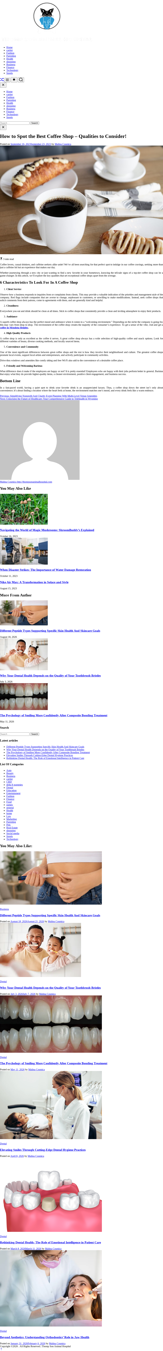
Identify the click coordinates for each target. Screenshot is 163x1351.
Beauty (10, 773)
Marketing (11, 819)
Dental (9, 787)
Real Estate (12, 827)
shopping (11, 61)
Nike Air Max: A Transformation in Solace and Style (34, 582)
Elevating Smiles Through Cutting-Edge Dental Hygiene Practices (39, 755)
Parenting (11, 56)
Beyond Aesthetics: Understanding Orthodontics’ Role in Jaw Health (44, 1337)
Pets (8, 824)
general (10, 807)
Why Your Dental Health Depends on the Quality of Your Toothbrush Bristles (50, 675)
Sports (9, 73)
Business (10, 64)
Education (11, 790)
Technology (12, 70)
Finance (10, 67)
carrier (9, 50)
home (9, 813)
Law (8, 816)
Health (9, 58)
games (9, 804)
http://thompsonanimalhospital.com (34, 481)
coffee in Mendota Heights (14, 327)
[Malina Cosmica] (40, 479)
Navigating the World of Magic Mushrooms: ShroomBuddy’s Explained (47, 530)
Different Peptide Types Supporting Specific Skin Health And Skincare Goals (50, 630)
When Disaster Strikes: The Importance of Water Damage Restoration (45, 569)
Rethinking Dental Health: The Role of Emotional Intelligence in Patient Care (45, 758)
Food (9, 802)
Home (9, 47)
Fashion (10, 53)
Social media (12, 833)
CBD (9, 781)
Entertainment (13, 793)
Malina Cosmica (63, 144)
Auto (8, 770)
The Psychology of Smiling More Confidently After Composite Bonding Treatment (53, 715)
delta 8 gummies (14, 784)
